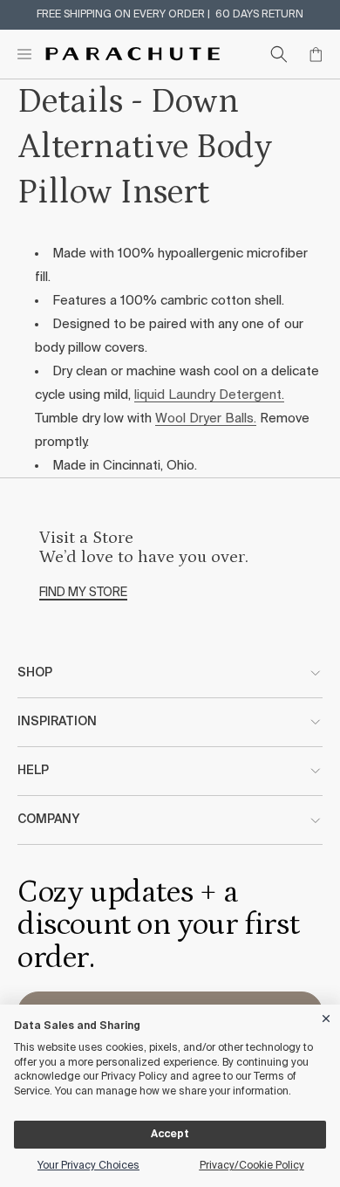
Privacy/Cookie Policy (252, 1166)
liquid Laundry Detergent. (209, 394)
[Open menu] (24, 54)
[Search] (279, 54)
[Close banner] (327, 1015)
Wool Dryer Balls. (205, 418)
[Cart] (315, 54)
